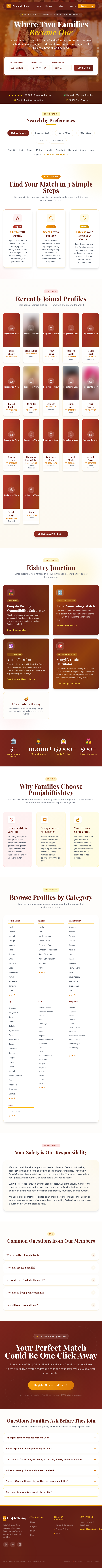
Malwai (39, 150)
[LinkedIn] (19, 1544)
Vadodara (13, 1085)
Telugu (12, 941)
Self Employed (74, 1044)
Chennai (12, 1008)
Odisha (41, 1079)
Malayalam (13, 972)
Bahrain (72, 932)
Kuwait (71, 959)
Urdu (92, 150)
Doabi (30, 150)
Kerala (41, 1052)
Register (34, 1526)
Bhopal (12, 1071)
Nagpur (12, 1057)
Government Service (77, 1036)
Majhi (49, 150)
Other (11, 990)
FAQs (58, 1533)
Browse (48, 6)
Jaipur (11, 1044)
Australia (72, 927)
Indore (11, 1062)
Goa (40, 1028)
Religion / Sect (59, 62)
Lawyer (71, 1024)
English (37, 154)
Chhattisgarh (43, 1024)
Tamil (11, 950)
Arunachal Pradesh (46, 1012)
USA (70, 990)
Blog (61, 6)
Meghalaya (43, 1067)
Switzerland (74, 986)
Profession (57, 141)
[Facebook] (5, 1544)
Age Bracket (36, 62)
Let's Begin (84, 67)
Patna (11, 1080)
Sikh (40, 932)
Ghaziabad (13, 1089)
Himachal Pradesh (46, 1040)
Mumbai (12, 1021)
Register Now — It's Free (48, 1385)
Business (72, 1032)
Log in (73, 6)
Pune (11, 1035)
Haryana (42, 1036)
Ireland (72, 950)
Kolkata (12, 1026)
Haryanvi (72, 150)
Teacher (72, 1020)
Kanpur (12, 1053)
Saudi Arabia (74, 977)
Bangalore (13, 1012)
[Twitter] (12, 1544)
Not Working (73, 1048)
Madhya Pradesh (45, 1055)
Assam (41, 1016)
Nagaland (42, 1075)
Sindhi (83, 150)
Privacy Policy (62, 1529)
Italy (70, 954)
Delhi (11, 1017)
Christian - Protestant (48, 950)
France (72, 941)
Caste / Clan (65, 133)
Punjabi (11, 150)
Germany (72, 945)
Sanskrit (12, 986)
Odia (11, 968)
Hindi (21, 150)
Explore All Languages (54, 154)
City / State (85, 133)
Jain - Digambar (45, 954)
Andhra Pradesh (45, 1008)
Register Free (86, 6)
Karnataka (42, 1048)
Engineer (72, 1012)
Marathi (12, 945)
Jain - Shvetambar (47, 959)
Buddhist (42, 963)
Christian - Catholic (47, 945)
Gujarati (12, 954)
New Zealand (74, 968)
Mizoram (42, 1071)
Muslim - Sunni (45, 936)
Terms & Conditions (64, 1525)
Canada (72, 936)
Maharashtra (43, 1059)
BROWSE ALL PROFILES (49, 534)
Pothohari (60, 150)
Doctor (71, 1016)
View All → (13, 995)
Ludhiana (12, 1094)
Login (32, 1531)
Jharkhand (43, 1044)
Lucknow (12, 1048)
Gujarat (41, 1032)
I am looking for (16, 62)
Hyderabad (14, 1030)
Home (38, 6)
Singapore (73, 981)
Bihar (40, 1020)
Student (72, 1008)
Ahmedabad (14, 1039)
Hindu (41, 927)
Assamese (13, 981)
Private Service (74, 1040)
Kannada (12, 963)
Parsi (41, 968)
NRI (41, 141)
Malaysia (72, 963)
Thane (11, 1067)
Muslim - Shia (44, 941)
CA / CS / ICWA (74, 1028)
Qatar (71, 972)
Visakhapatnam (15, 1076)
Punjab (41, 1083)
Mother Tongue (18, 133)
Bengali (12, 936)
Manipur (42, 1063)
